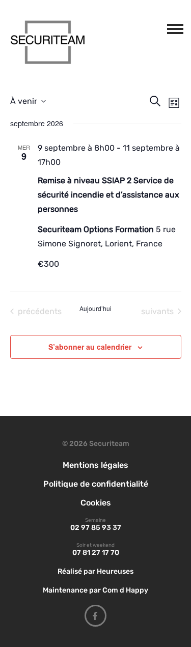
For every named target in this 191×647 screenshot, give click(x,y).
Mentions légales (95, 465)
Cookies (95, 502)
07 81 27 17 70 (95, 552)
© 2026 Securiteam (95, 443)
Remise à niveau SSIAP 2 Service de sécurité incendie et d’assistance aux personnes (108, 195)
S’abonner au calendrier (89, 347)
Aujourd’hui (95, 308)
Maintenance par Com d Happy (95, 590)
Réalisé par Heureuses (95, 571)
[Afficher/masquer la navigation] (173, 27)
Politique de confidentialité (95, 484)
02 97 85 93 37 (95, 527)
